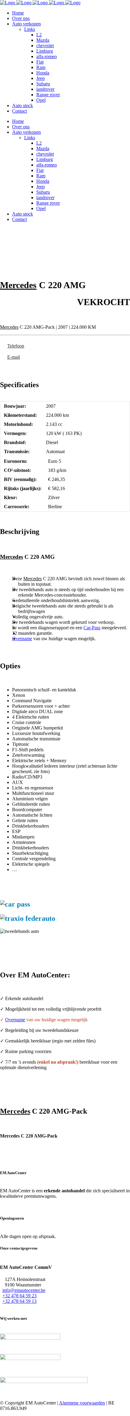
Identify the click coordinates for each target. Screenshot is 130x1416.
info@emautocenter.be (23, 1290)
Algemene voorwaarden (82, 1402)
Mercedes (18, 285)
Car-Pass (91, 627)
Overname (22, 638)
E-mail (13, 357)
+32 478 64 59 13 (19, 1301)
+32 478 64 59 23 (19, 1295)
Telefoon (15, 345)
